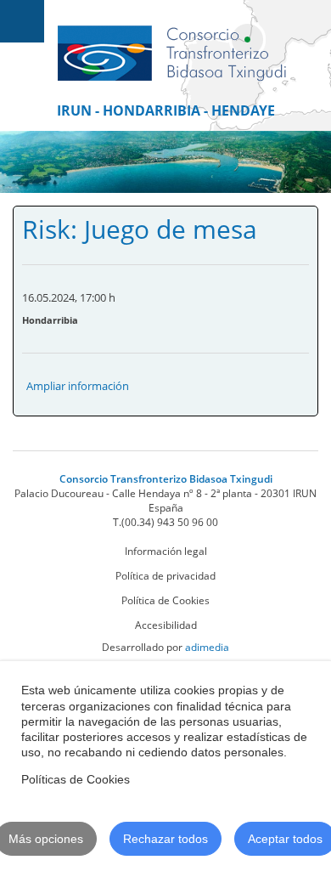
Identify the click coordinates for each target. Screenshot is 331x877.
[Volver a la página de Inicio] (171, 45)
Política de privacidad (165, 576)
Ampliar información (77, 385)
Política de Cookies (165, 600)
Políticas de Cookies (75, 779)
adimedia (207, 647)
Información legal (166, 551)
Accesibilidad (166, 625)
